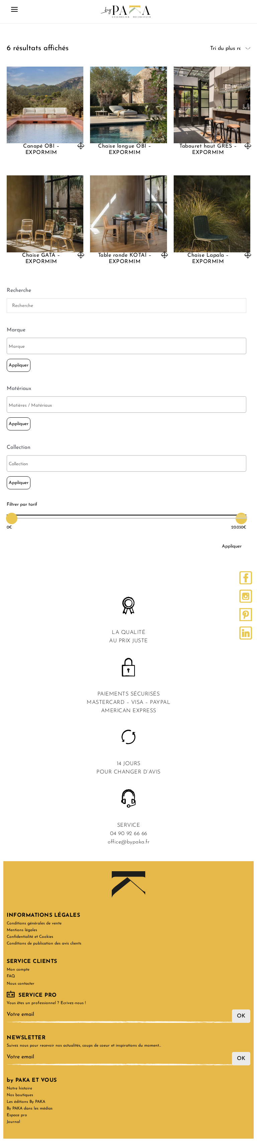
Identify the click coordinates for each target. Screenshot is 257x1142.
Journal (13, 1122)
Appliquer (18, 365)
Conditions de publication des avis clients (44, 944)
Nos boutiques (20, 1095)
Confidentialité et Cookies (30, 937)
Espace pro (17, 1115)
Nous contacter (20, 984)
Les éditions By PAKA (26, 1102)
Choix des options (80, 145)
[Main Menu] (14, 11)
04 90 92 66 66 (128, 833)
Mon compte (18, 970)
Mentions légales (22, 930)
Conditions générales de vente (34, 923)
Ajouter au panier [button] (164, 254)
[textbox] (128, 347)
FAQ (11, 976)
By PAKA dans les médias (30, 1109)
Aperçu (45, 137)
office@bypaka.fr (128, 842)
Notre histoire (19, 1088)
